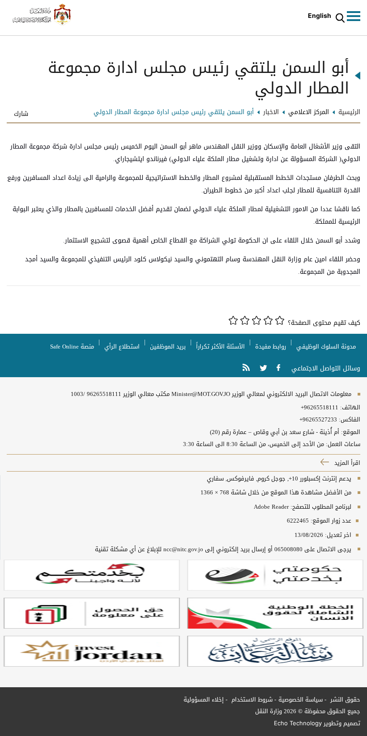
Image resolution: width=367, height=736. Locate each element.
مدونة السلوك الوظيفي (326, 346)
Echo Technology (298, 723)
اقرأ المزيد (346, 462)
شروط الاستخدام (251, 699)
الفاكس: (349, 419)
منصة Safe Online (72, 346)
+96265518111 (319, 407)
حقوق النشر (344, 699)
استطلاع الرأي (122, 346)
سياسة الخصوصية (300, 699)
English (319, 15)
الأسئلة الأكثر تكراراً (220, 346)
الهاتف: (349, 407)
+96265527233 (318, 419)
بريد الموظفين (168, 346)
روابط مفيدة (270, 346)
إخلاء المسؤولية (204, 699)
